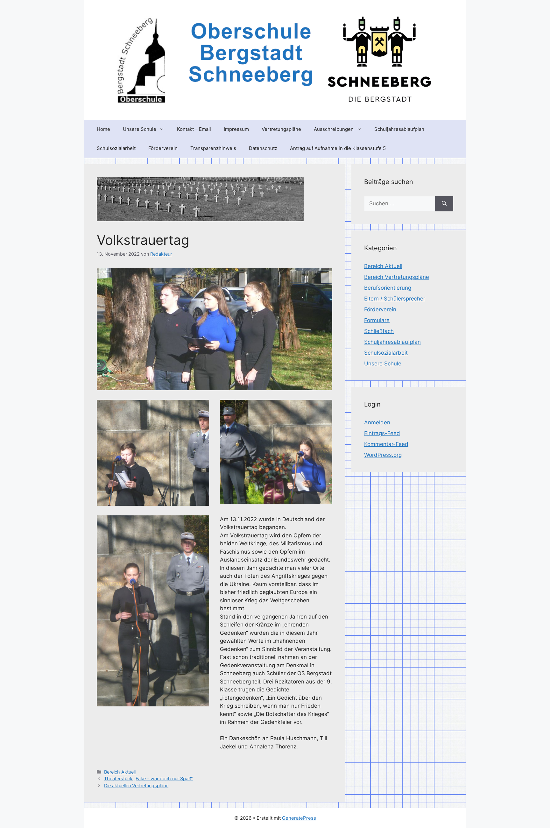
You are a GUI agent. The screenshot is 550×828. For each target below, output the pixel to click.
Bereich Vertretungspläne (396, 277)
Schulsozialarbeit (116, 148)
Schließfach (379, 331)
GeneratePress (299, 818)
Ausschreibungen (334, 129)
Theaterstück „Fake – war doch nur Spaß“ (148, 778)
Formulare (377, 320)
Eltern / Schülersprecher (394, 298)
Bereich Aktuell (120, 772)
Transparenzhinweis (213, 148)
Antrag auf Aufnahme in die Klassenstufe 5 (338, 148)
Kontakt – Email (194, 129)
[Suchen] (444, 203)
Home (103, 129)
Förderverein (163, 148)
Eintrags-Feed (382, 433)
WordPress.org (383, 455)
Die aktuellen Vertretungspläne (136, 785)
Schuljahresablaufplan (399, 129)
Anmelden (377, 422)
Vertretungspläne (281, 129)
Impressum (236, 129)
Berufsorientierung (387, 288)
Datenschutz (263, 148)
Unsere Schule (139, 129)
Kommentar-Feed (386, 444)
